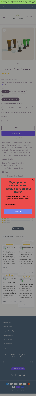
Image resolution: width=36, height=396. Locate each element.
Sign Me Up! (18, 211)
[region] (18, 2)
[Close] (33, 180)
